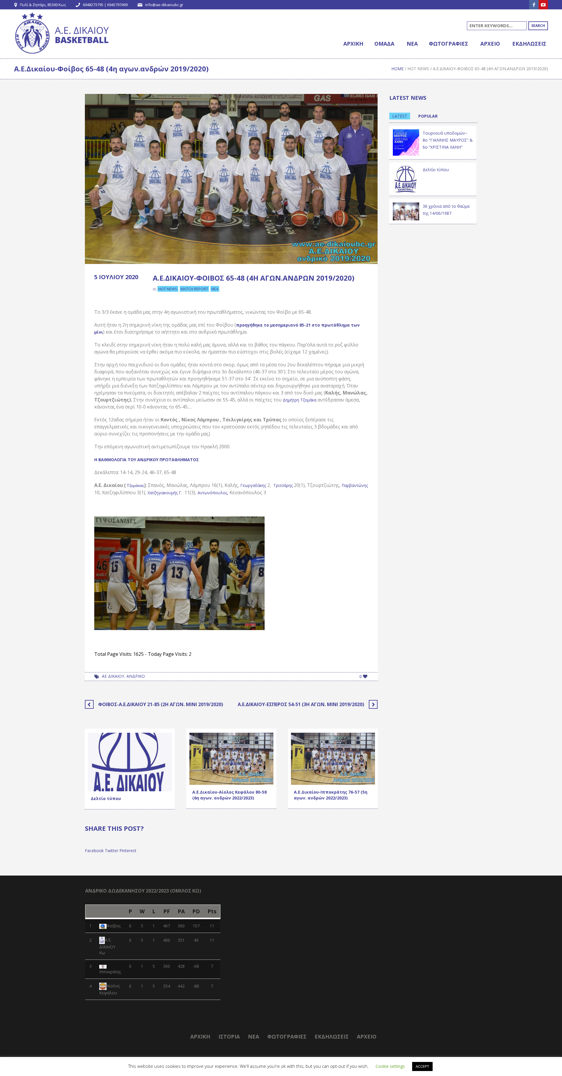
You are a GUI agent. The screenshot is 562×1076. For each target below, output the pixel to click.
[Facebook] (534, 4)
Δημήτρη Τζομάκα (299, 400)
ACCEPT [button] (422, 1066)
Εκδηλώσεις (249, 771)
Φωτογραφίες (286, 1036)
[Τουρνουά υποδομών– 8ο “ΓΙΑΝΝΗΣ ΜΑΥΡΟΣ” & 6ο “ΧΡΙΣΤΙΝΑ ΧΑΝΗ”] (406, 142)
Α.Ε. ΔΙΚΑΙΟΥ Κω (107, 946)
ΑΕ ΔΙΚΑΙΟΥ (113, 676)
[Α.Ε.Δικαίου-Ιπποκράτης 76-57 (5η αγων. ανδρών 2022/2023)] (333, 758)
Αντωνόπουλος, (213, 492)
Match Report (194, 288)
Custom (99, 785)
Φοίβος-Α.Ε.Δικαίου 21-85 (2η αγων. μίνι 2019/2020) (160, 704)
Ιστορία (229, 1036)
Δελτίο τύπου (106, 798)
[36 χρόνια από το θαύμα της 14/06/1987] (406, 211)
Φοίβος (114, 926)
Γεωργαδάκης (253, 485)
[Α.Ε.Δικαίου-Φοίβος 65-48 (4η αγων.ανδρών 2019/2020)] (231, 178)
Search (538, 25)
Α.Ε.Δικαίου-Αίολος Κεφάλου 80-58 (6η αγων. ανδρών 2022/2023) (229, 795)
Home (397, 68)
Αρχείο (366, 1036)
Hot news (418, 68)
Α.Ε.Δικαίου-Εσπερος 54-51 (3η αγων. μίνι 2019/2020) (301, 704)
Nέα (253, 1036)
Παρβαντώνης (355, 485)
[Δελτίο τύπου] (130, 761)
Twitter (111, 850)
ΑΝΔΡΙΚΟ (135, 676)
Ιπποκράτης (110, 971)
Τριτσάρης (283, 485)
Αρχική (200, 1036)
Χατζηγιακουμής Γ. (165, 492)
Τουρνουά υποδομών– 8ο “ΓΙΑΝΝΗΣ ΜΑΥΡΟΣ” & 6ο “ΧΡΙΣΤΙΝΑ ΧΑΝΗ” (448, 140)
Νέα (214, 288)
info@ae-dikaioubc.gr (164, 4)
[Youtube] (543, 4)
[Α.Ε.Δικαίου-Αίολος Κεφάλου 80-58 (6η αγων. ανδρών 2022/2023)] (231, 758)
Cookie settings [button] (390, 1066)
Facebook (94, 850)
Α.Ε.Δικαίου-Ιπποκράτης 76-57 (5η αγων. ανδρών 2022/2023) (330, 795)
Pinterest (127, 850)
